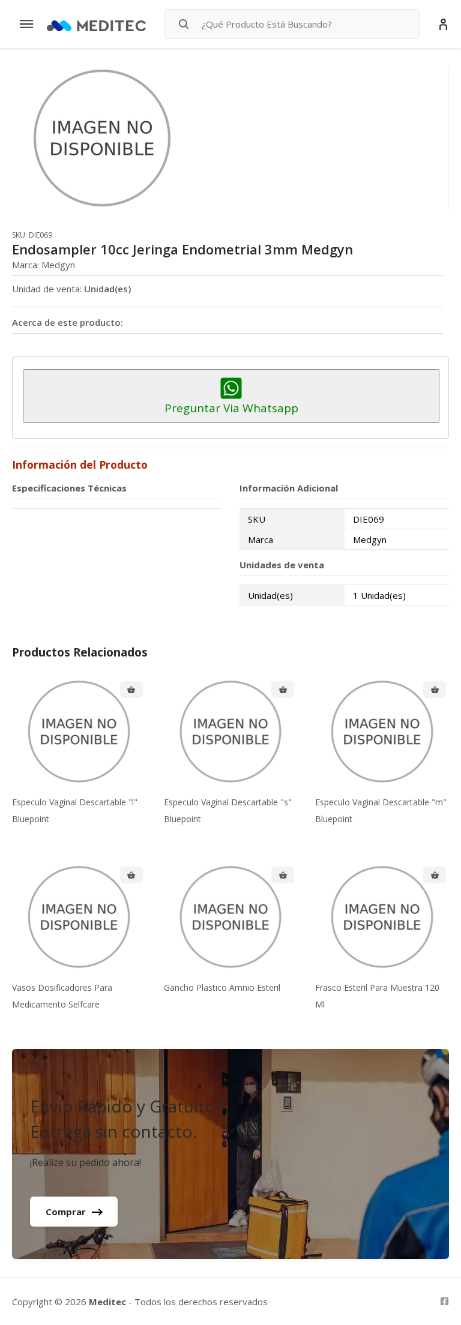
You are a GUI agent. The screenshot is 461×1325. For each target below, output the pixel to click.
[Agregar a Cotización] (131, 689)
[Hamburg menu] (26, 24)
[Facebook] (444, 1301)
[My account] (443, 24)
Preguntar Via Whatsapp (231, 408)
